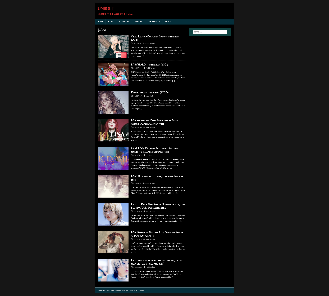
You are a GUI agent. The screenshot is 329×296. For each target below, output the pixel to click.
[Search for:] (210, 32)
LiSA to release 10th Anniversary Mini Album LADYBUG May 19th (154, 122)
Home (100, 21)
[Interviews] (113, 46)
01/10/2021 (137, 183)
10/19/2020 (137, 239)
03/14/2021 (137, 127)
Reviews (138, 21)
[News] (113, 130)
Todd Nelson (150, 43)
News (110, 21)
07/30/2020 (137, 267)
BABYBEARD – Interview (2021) (149, 64)
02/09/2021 (137, 155)
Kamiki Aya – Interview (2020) (149, 92)
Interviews (124, 21)
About (168, 21)
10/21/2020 (137, 211)
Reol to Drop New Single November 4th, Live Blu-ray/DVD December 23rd (158, 206)
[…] (143, 56)
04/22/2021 (137, 68)
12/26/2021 (137, 43)
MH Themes (140, 290)
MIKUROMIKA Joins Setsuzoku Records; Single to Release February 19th (155, 150)
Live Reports (154, 21)
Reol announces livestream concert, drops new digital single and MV (156, 262)
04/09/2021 (137, 96)
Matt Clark (149, 96)
